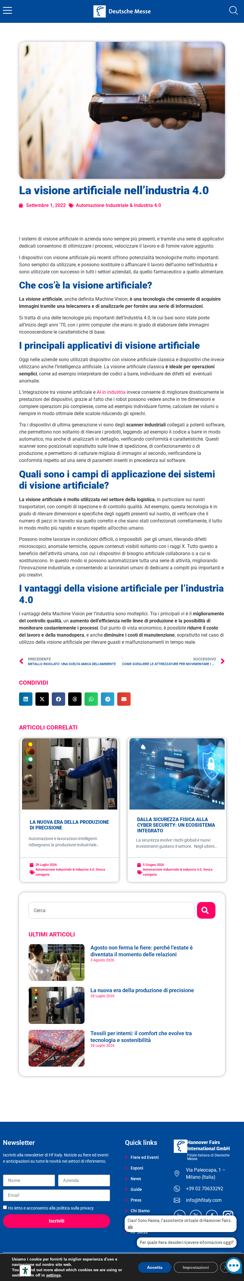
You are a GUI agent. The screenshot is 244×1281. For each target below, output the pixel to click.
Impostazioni (196, 1267)
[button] (25, 699)
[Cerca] (206, 910)
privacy (87, 1208)
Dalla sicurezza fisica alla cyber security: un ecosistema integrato (176, 825)
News (136, 1178)
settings (53, 1275)
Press (136, 1200)
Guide (136, 1189)
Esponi (137, 1168)
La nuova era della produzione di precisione (142, 990)
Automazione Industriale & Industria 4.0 (118, 205)
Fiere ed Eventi (145, 1157)
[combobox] (112, 910)
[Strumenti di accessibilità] (25, 1270)
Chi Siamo (140, 1210)
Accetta (154, 1267)
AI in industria (111, 392)
